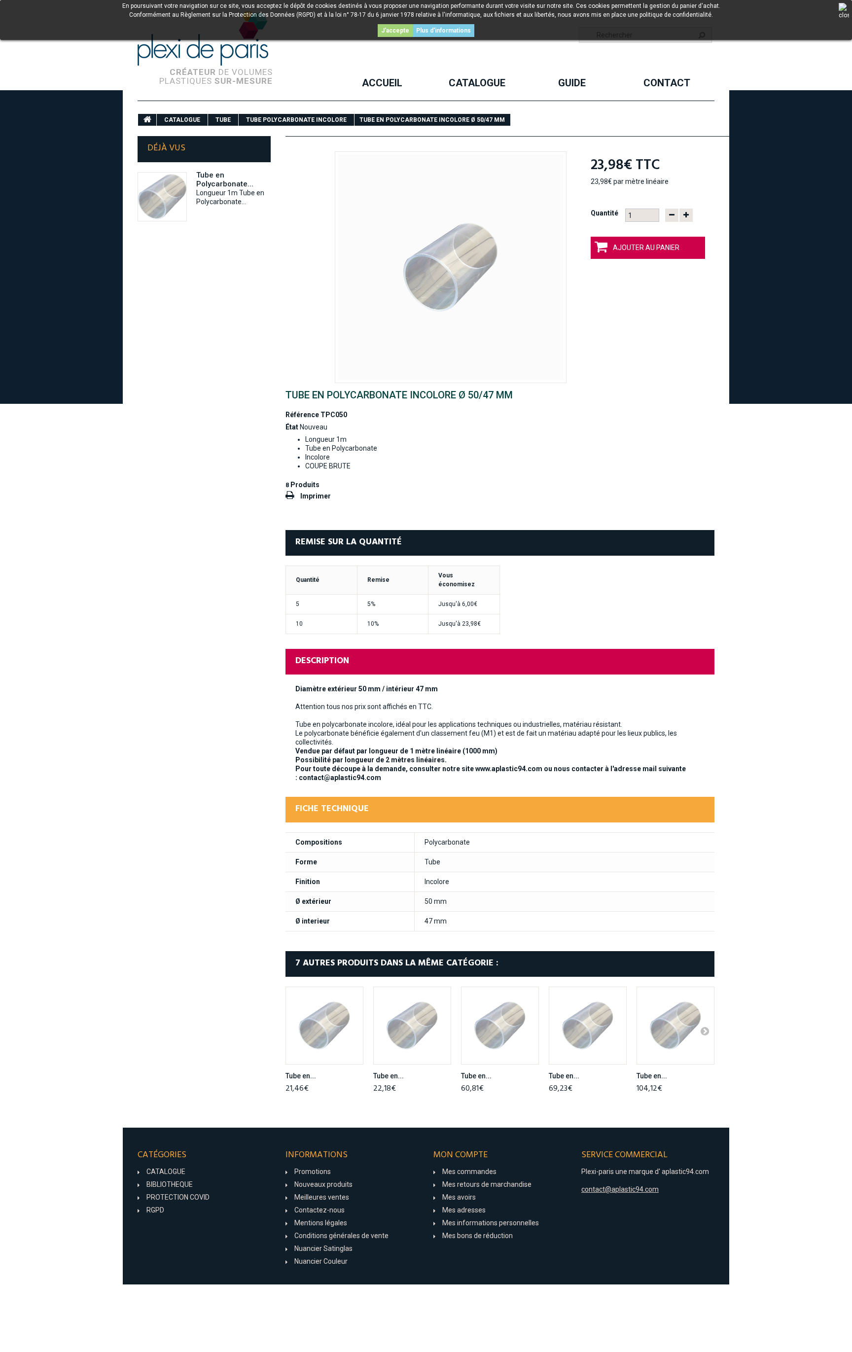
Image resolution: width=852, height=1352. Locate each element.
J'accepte (395, 30)
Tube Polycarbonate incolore (296, 119)
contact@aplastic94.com (340, 778)
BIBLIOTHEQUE (169, 1184)
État (291, 427)
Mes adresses (464, 1210)
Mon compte (460, 1155)
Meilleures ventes (321, 1197)
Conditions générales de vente (341, 1236)
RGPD (155, 1210)
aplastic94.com (685, 1171)
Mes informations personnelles (490, 1223)
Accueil (382, 83)
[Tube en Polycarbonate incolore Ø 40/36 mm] (412, 1026)
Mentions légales (320, 1223)
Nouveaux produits (323, 1184)
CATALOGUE (477, 83)
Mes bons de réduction (477, 1236)
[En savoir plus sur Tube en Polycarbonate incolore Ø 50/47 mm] (162, 196)
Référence (302, 415)
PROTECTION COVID (178, 1197)
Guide (572, 83)
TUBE (223, 119)
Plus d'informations (443, 30)
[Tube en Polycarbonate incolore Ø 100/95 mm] (588, 1026)
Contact (666, 83)
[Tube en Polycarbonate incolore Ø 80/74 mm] (500, 1026)
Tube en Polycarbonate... (224, 179)
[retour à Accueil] (147, 120)
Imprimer (315, 496)
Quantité (604, 213)
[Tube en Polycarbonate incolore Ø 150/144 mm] (675, 1026)
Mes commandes (469, 1171)
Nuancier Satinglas (323, 1248)
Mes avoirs (459, 1197)
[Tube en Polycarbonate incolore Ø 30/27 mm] (324, 1026)
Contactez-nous (319, 1210)
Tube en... (300, 1076)
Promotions (312, 1171)
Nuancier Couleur (321, 1261)
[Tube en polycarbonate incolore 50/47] (451, 267)
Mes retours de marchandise (487, 1184)
